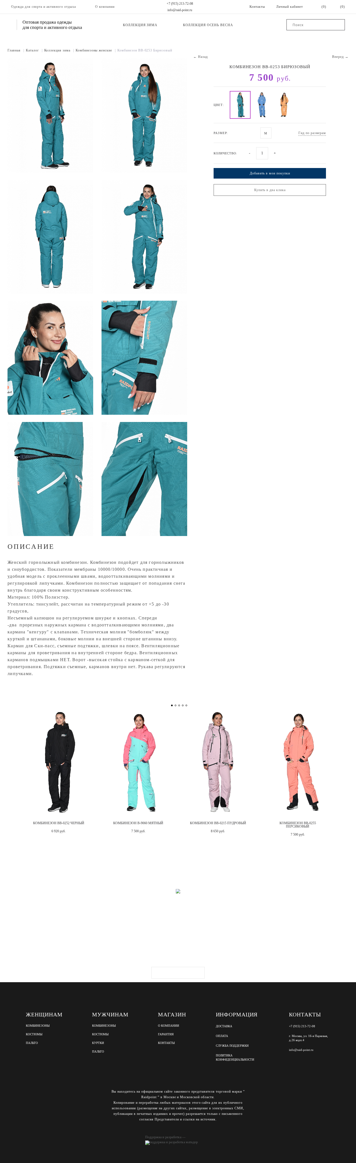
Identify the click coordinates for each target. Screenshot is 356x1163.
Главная (16, 50)
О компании (105, 7)
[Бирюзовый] (240, 105)
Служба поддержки (232, 1045)
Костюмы (34, 1034)
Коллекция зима (140, 25)
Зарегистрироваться (178, 973)
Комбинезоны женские (96, 50)
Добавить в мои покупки (270, 173)
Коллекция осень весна (208, 25)
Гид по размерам (312, 133)
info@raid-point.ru (179, 10)
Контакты (166, 1043)
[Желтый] (284, 105)
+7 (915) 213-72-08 (180, 4)
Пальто (32, 1043)
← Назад (200, 57)
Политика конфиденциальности (235, 1057)
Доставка (224, 1026)
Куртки (98, 1043)
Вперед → (340, 57)
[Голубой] (262, 105)
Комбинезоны (38, 1025)
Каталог (34, 50)
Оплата (222, 1036)
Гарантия (166, 1034)
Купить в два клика (270, 190)
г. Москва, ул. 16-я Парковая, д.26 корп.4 (308, 1038)
